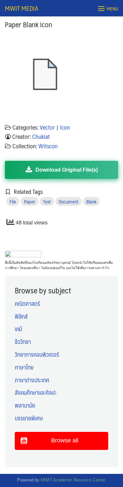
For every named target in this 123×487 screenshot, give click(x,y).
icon (65, 127)
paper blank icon (28, 24)
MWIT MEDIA (21, 8)
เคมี (18, 329)
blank (91, 201)
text (47, 201)
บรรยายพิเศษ (29, 418)
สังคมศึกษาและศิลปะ (35, 392)
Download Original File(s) (66, 170)
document (68, 201)
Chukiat (41, 136)
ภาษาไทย (24, 367)
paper (29, 201)
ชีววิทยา (23, 342)
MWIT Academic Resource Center (73, 479)
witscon (48, 146)
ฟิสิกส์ (21, 316)
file (13, 201)
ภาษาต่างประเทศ (32, 380)
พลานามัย (25, 405)
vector (47, 127)
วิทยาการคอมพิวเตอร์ (37, 354)
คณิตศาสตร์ (27, 303)
